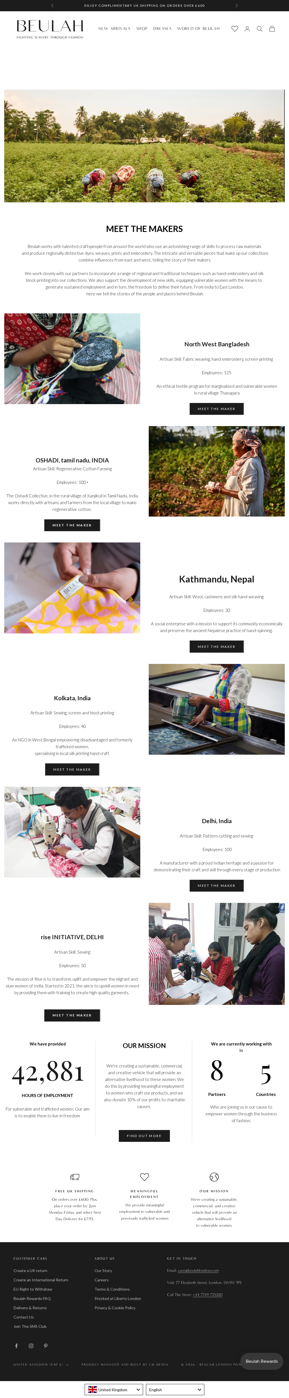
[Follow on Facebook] (16, 1346)
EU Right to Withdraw (33, 1289)
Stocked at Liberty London (118, 1298)
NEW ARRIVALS (114, 28)
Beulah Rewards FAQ (32, 1298)
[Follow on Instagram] (31, 1346)
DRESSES (162, 28)
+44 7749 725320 (207, 1294)
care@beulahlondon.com (198, 1270)
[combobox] (114, 1389)
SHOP (142, 28)
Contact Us (24, 1317)
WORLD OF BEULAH (198, 28)
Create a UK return (30, 1270)
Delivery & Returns (30, 1307)
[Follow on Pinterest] (46, 1346)
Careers (102, 1279)
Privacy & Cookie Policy (115, 1307)
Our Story (103, 1270)
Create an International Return (41, 1279)
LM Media (158, 1364)
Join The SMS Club (30, 1326)
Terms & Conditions (112, 1289)
